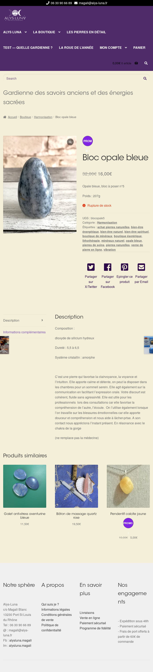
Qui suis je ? (50, 604)
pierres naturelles (118, 245)
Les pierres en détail (86, 32)
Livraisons (87, 612)
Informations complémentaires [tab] (24, 332)
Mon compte (111, 47)
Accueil (12, 117)
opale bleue (134, 241)
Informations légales (55, 609)
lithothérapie (91, 241)
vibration (110, 249)
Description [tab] (11, 320)
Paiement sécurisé (93, 623)
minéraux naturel (112, 241)
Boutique (25, 117)
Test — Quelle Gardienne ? (28, 47)
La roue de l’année (76, 47)
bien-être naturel (111, 232)
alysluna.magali (20, 640)
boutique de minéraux (97, 236)
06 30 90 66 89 (61, 3)
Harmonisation (43, 117)
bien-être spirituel (137, 232)
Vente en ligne (90, 617)
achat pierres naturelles (113, 227)
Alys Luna (12, 32)
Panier (139, 47)
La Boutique (44, 32)
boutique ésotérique (128, 236)
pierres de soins (93, 245)
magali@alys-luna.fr (93, 3)
